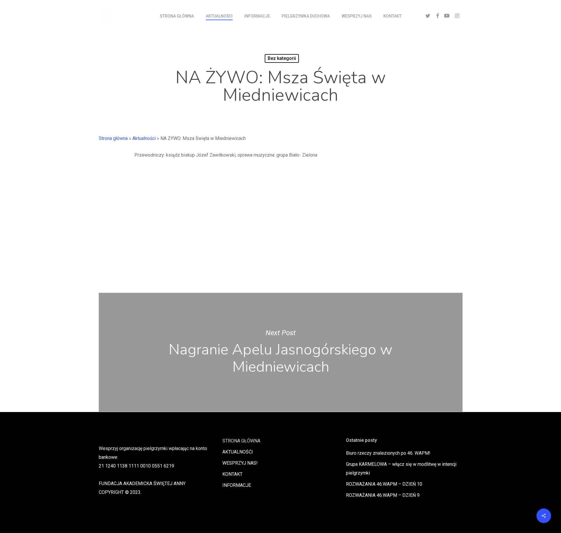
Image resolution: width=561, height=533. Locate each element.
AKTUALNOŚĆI (237, 452)
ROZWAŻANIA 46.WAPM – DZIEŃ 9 (383, 495)
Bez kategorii (282, 58)
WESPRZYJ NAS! (240, 463)
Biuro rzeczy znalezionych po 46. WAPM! (388, 453)
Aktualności (144, 138)
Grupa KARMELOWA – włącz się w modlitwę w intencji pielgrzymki (401, 468)
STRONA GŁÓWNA (241, 441)
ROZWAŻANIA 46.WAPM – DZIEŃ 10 (384, 484)
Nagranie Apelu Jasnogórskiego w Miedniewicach (281, 352)
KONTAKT (232, 474)
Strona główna (113, 138)
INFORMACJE (236, 485)
